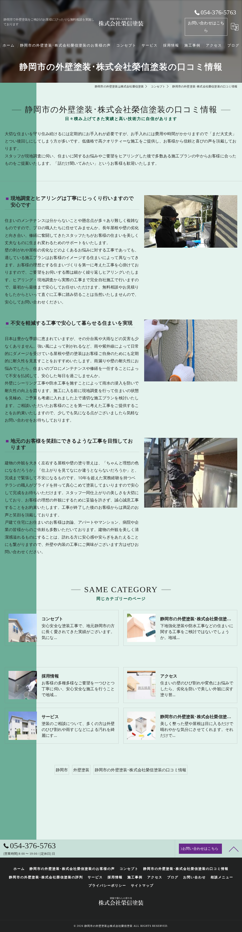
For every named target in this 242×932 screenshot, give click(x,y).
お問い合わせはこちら (206, 27)
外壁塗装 (81, 769)
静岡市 (62, 769)
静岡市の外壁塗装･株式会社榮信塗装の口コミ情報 (140, 769)
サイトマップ (142, 885)
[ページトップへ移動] (233, 849)
